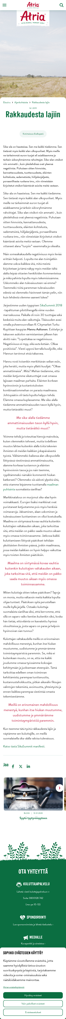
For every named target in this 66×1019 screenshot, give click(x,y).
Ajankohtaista (21, 102)
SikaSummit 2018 (51, 305)
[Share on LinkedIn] (28, 766)
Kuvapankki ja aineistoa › (33, 943)
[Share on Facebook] (13, 766)
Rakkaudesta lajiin (41, 102)
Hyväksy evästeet (33, 995)
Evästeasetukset (33, 1012)
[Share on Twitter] (21, 766)
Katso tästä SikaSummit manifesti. (24, 746)
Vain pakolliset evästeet (33, 1004)
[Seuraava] (59, 788)
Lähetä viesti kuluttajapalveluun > (33, 892)
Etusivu (7, 102)
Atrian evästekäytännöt (13, 987)
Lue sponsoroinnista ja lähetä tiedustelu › (33, 924)
